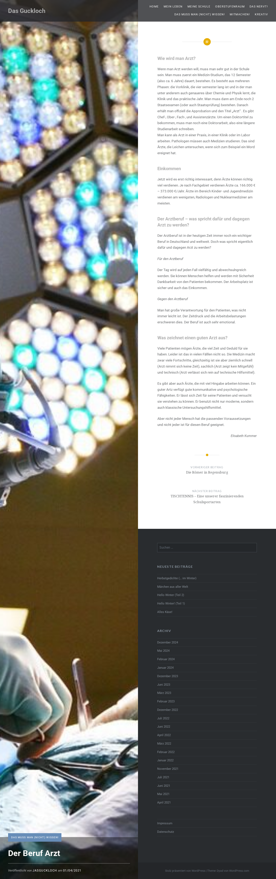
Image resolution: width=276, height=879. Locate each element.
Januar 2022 (165, 760)
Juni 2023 (163, 684)
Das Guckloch (26, 10)
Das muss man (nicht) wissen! (199, 14)
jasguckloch (45, 870)
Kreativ (261, 14)
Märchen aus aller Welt (172, 587)
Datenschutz (165, 832)
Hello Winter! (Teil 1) (171, 603)
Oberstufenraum (230, 6)
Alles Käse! (164, 612)
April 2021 (164, 802)
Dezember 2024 (167, 642)
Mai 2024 (163, 651)
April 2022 (164, 735)
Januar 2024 (165, 667)
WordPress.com (239, 870)
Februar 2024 (166, 659)
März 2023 (164, 693)
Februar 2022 (166, 752)
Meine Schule (199, 6)
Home (154, 6)
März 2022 (164, 743)
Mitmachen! (240, 14)
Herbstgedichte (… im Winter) (176, 578)
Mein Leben (173, 6)
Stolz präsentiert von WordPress (185, 870)
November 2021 (167, 769)
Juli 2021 (163, 777)
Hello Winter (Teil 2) (170, 595)
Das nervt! (259, 6)
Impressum (164, 823)
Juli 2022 (163, 718)
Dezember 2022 (167, 710)
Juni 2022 (163, 726)
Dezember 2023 (167, 676)
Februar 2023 (166, 701)
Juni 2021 (163, 786)
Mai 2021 (163, 794)
